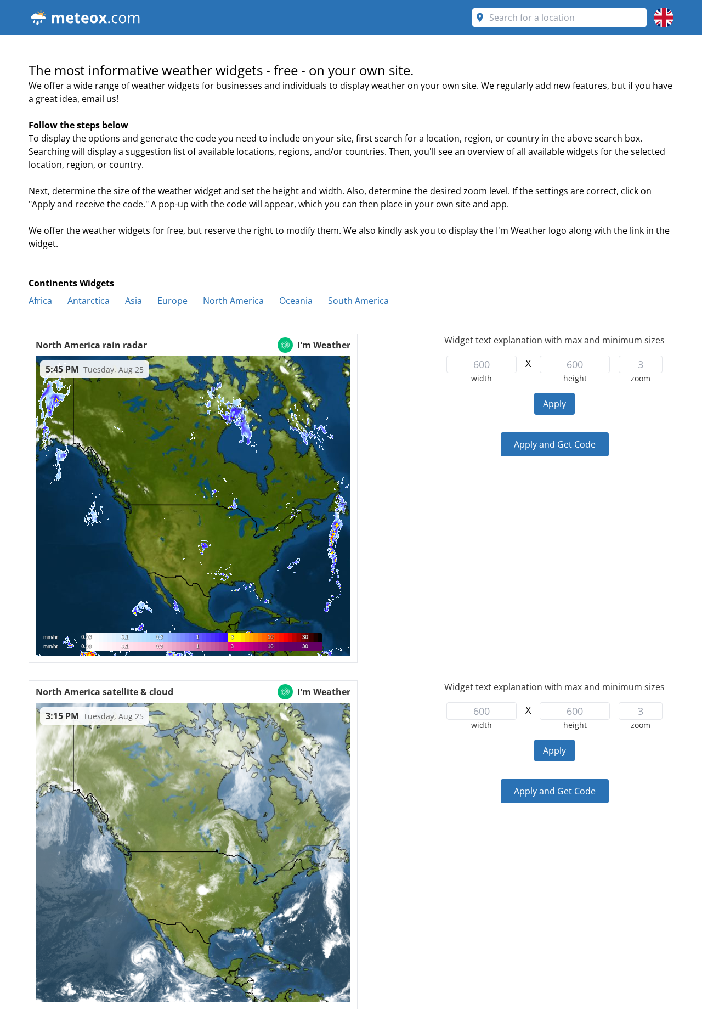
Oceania (296, 301)
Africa (40, 301)
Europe (172, 301)
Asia (133, 301)
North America (233, 301)
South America (358, 301)
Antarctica (88, 301)
